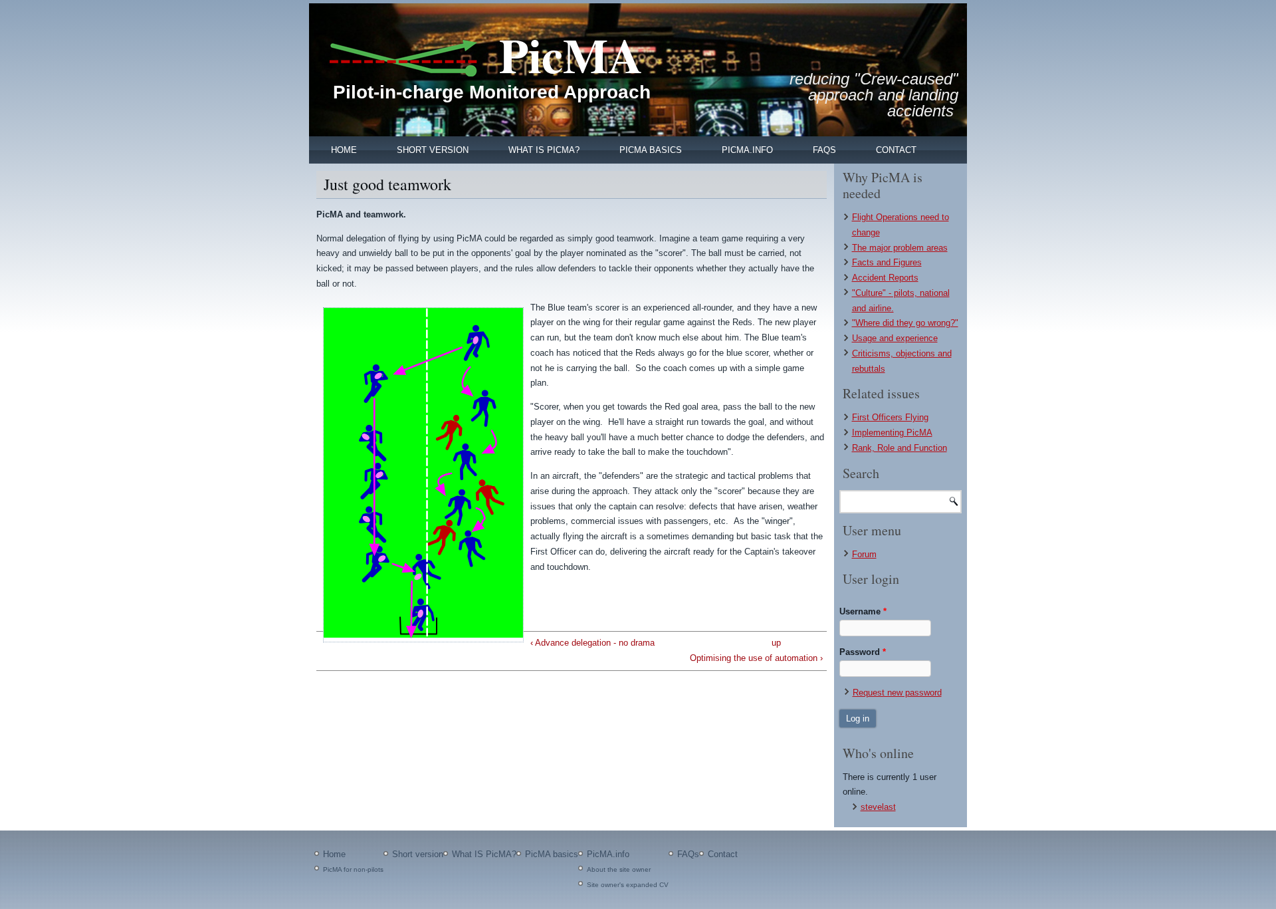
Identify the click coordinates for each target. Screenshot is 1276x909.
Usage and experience (895, 338)
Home (344, 150)
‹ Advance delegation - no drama (592, 643)
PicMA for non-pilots (353, 869)
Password (862, 652)
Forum (864, 554)
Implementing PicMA (892, 433)
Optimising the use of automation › (756, 658)
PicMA (571, 55)
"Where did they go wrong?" (905, 323)
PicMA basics (650, 150)
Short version (433, 150)
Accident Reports (885, 278)
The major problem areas (900, 248)
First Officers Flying (890, 417)
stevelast (878, 807)
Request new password (897, 693)
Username (863, 611)
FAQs (824, 150)
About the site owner (619, 869)
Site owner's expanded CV (628, 884)
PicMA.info (747, 150)
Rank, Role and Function (899, 448)
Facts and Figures (887, 262)
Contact (896, 150)
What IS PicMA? (544, 150)
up (776, 643)
